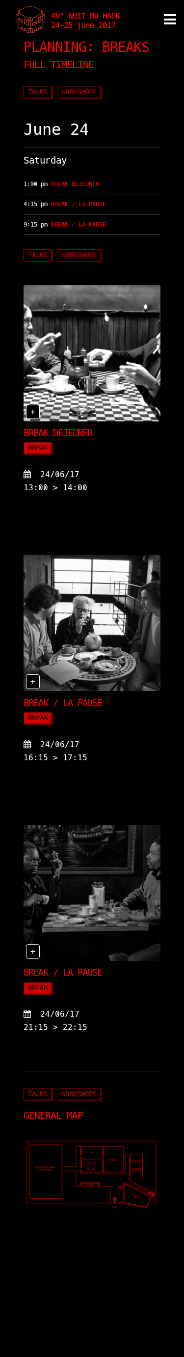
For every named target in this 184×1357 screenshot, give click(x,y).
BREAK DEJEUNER (75, 184)
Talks (38, 92)
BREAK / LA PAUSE (78, 204)
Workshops (79, 92)
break (38, 448)
